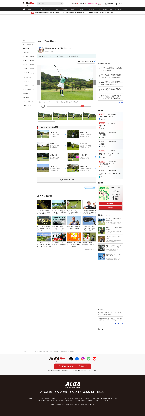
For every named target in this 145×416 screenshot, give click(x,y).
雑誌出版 (73, 9)
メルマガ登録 (110, 3)
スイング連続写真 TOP (66, 180)
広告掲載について (32, 398)
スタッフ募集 (44, 398)
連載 (111, 9)
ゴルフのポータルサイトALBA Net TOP (32, 351)
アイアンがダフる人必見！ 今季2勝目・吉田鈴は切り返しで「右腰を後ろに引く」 (111, 90)
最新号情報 (110, 203)
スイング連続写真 (54, 351)
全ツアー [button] (30, 9)
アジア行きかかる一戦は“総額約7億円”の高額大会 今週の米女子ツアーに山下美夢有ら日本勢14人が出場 (112, 83)
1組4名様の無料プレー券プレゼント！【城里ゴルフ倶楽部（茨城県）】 (110, 313)
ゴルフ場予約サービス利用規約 (45, 400)
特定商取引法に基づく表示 (110, 398)
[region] (29, 78)
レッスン (43, 9)
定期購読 (110, 208)
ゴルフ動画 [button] (65, 9)
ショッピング (82, 9)
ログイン (120, 3)
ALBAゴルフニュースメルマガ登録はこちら (74, 366)
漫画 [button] (57, 9)
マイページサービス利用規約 (64, 400)
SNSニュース (92, 9)
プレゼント (118, 9)
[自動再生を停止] (43, 106)
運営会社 (54, 398)
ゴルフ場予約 (103, 9)
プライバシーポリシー (65, 398)
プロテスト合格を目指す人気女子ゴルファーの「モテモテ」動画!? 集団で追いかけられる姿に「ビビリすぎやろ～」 (112, 75)
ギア (37, 9)
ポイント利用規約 (79, 400)
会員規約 (87, 398)
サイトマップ (104, 400)
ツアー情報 (45, 351)
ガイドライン (96, 398)
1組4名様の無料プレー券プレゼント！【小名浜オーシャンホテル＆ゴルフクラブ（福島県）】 (110, 319)
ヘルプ (97, 400)
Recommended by (88, 249)
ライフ (51, 9)
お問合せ (90, 400)
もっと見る (118, 102)
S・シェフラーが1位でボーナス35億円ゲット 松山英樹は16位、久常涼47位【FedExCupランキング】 (111, 68)
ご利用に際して (78, 398)
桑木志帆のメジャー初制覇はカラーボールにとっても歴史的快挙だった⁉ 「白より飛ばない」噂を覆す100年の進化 (112, 97)
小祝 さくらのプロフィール (85, 61)
